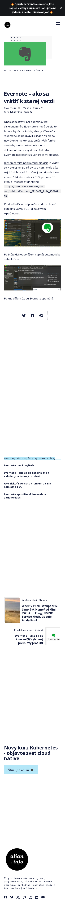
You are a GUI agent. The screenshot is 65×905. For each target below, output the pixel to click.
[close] (61, 8)
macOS (28, 112)
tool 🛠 (39, 108)
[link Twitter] (12, 898)
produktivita (13, 112)
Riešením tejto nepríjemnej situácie (26, 163)
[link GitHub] (25, 898)
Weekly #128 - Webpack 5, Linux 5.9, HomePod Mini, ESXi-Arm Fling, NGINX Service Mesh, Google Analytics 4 (40, 613)
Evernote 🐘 (13, 108)
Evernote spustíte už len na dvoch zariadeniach (26, 495)
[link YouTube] (43, 898)
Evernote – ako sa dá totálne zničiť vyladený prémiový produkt (26, 474)
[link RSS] (18, 898)
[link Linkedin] (37, 898)
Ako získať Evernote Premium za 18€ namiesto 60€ (27, 485)
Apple (27, 108)
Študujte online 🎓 (21, 770)
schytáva (16, 131)
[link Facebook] (6, 898)
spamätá (47, 298)
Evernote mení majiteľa (19, 465)
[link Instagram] (31, 898)
